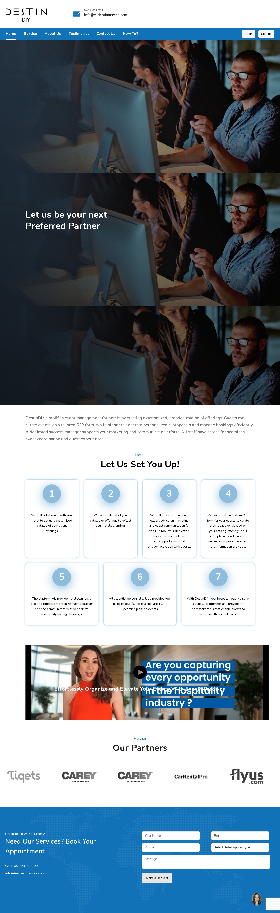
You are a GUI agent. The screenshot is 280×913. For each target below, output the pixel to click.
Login (249, 34)
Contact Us (105, 33)
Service (30, 33)
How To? (130, 33)
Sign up (266, 34)
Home (11, 33)
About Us (53, 33)
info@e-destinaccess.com (26, 873)
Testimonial (79, 33)
